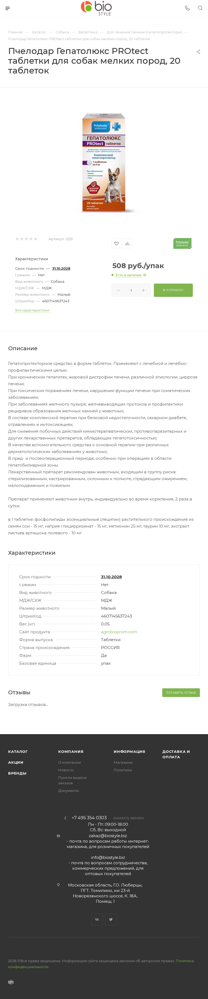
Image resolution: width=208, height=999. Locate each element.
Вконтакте (97, 919)
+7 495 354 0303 (89, 818)
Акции (16, 762)
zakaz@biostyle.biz (108, 835)
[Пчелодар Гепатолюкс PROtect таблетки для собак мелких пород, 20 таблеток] (104, 162)
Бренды (17, 773)
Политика (123, 770)
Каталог (18, 751)
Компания (70, 751)
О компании (69, 762)
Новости (66, 770)
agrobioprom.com (119, 631)
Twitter (111, 919)
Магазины (123, 762)
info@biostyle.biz (108, 857)
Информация (129, 751)
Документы (68, 790)
